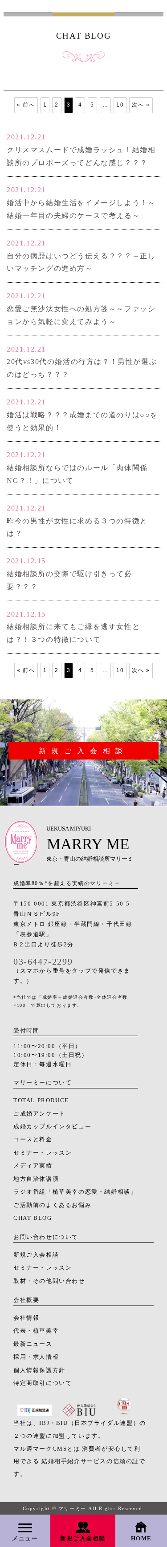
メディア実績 (33, 1166)
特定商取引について (42, 1383)
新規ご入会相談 (83, 1538)
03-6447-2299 (43, 961)
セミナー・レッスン (42, 1153)
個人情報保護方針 (39, 1370)
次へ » (141, 105)
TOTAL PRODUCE (41, 1100)
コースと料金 (33, 1139)
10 (120, 105)
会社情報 (26, 1318)
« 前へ (26, 105)
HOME (141, 1538)
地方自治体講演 (36, 1179)
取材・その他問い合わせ (49, 1281)
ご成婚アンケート (39, 1114)
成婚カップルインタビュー (52, 1127)
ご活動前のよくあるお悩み (52, 1205)
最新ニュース (33, 1344)
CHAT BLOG (32, 1218)
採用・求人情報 (36, 1357)
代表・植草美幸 (36, 1331)
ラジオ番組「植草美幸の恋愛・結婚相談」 (75, 1192)
